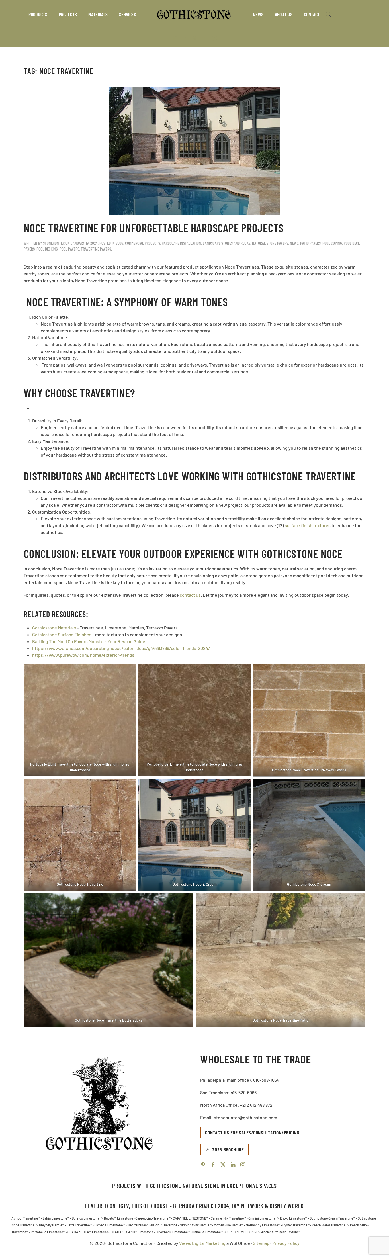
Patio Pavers (310, 243)
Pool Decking (47, 248)
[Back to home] (194, 14)
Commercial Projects (142, 243)
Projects (68, 14)
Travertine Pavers (96, 248)
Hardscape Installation (181, 243)
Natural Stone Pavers (270, 243)
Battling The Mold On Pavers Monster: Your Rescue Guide (88, 641)
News (258, 14)
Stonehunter (54, 243)
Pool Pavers (69, 248)
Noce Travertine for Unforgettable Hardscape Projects (154, 227)
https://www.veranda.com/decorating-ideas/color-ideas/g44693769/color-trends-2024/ (121, 648)
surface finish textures (308, 525)
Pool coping (332, 243)
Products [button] (37, 14)
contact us (190, 595)
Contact (312, 14)
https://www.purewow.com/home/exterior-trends (83, 655)
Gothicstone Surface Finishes (61, 634)
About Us (283, 14)
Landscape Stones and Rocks (226, 243)
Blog (119, 243)
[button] (328, 14)
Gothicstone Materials (54, 627)
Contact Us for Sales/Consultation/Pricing (252, 1132)
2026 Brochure (228, 1149)
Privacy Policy (286, 1243)
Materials (98, 14)
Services (127, 14)
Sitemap (261, 1243)
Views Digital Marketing (202, 1243)
